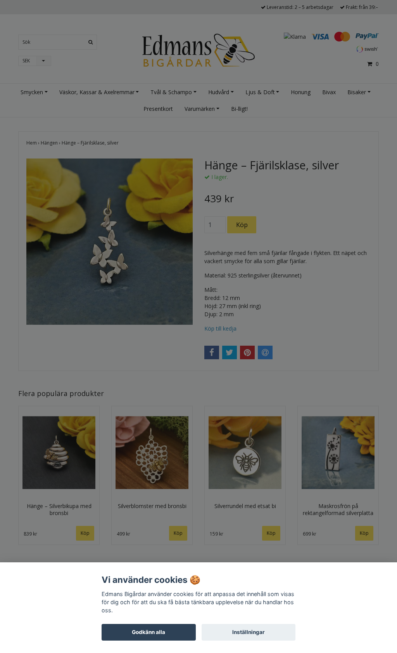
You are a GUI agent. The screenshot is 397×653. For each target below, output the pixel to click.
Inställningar (248, 632)
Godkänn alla (148, 632)
